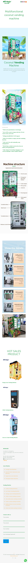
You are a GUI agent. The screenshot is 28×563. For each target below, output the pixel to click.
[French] (23, 1)
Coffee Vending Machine (11, 488)
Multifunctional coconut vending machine (13, 504)
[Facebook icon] (12, 558)
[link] (14, 107)
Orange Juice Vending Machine (13, 493)
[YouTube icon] (14, 558)
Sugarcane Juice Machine (12, 476)
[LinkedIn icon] (15, 558)
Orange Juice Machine (11, 469)
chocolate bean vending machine (14, 499)
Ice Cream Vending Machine (12, 491)
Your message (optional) (9, 534)
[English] (22, 1)
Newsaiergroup (14, 556)
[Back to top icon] (14, 553)
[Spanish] (26, 1)
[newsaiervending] (7, 2)
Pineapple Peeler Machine (12, 478)
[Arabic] (21, 1)
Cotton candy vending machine (13, 496)
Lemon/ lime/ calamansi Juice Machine (13, 472)
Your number (6, 529)
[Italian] (25, 1)
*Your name (6, 517)
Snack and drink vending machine (14, 508)
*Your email (6, 523)
